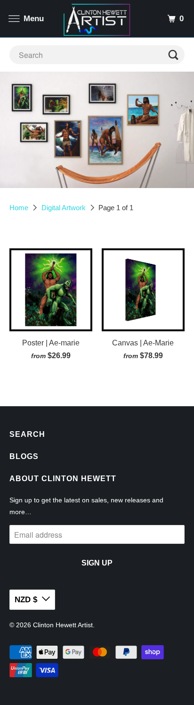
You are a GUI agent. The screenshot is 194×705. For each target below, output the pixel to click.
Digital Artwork (63, 208)
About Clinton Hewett (62, 479)
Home (18, 208)
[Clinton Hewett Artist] (97, 18)
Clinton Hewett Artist (63, 625)
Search (27, 434)
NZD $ (26, 599)
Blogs (24, 456)
